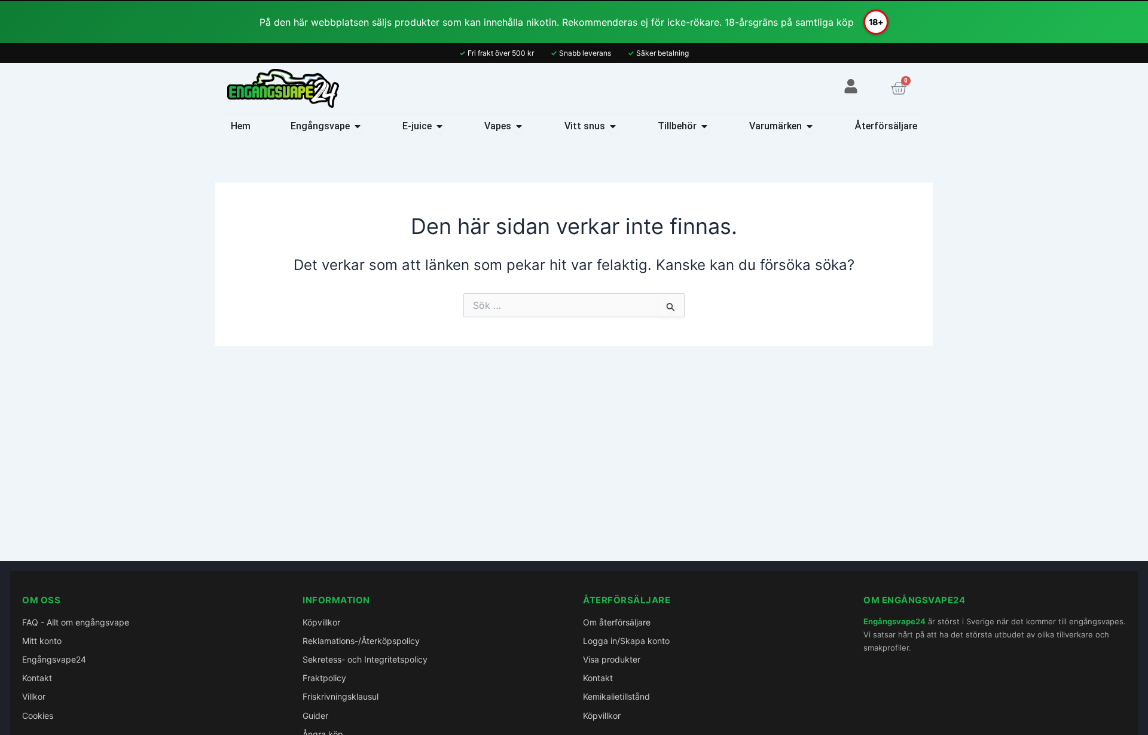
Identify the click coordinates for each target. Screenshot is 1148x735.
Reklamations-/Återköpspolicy (361, 641)
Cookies (37, 715)
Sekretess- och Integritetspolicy (365, 659)
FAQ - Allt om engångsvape (75, 622)
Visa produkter (611, 659)
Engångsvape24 (54, 659)
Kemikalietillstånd (616, 696)
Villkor (33, 696)
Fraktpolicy (324, 678)
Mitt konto (42, 641)
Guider (315, 715)
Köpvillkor (321, 622)
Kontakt (37, 678)
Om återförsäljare (617, 622)
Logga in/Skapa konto (626, 641)
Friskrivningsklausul (340, 696)
